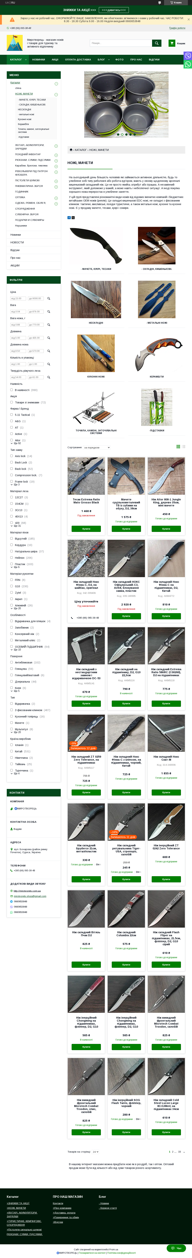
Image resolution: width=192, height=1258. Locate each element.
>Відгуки (58, 1222)
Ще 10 (17, 649)
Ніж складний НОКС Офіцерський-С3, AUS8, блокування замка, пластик (126, 586)
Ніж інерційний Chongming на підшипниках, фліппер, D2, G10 (86, 1022)
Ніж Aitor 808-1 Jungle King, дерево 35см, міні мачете (166, 502)
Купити (86, 529)
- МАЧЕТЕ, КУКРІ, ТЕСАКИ (96, 269)
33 (179, 1151)
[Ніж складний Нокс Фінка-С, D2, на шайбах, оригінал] (86, 558)
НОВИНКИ (38, 59)
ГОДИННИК (21, 191)
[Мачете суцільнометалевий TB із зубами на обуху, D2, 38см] (126, 476)
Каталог (16, 59)
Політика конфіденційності (121, 1253)
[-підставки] (156, 407)
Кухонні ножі (96, 376)
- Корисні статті (108, 1208)
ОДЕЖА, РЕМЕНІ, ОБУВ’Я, (30, 203)
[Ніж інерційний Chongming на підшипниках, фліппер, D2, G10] (86, 994)
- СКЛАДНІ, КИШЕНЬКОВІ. (156, 269)
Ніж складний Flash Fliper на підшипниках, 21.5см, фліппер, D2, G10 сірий (166, 938)
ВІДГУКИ (154, 59)
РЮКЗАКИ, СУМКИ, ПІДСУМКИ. (33, 160)
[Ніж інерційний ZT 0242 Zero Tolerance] (166, 822)
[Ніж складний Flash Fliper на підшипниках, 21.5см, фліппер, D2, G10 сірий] (166, 908)
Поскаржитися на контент (92, 1253)
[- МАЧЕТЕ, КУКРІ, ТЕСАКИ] (96, 245)
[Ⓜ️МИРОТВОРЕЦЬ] (15, 49)
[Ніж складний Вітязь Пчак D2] (86, 908)
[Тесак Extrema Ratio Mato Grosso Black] (86, 476)
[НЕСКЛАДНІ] (96, 299)
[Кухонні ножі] (96, 353)
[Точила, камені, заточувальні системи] (96, 407)
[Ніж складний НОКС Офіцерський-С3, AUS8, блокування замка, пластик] (126, 558)
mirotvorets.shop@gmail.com (30, 896)
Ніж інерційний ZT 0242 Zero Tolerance (166, 847)
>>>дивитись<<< (114, 10)
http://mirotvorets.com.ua (27, 890)
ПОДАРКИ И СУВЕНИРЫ (29, 220)
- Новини (104, 1203)
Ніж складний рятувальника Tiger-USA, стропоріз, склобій (126, 850)
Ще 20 (17, 608)
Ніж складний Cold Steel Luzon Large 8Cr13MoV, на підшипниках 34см (166, 1105)
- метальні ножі (156, 323)
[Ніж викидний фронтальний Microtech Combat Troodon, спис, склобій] (86, 1076)
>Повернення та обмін (66, 1217)
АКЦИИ (15, 265)
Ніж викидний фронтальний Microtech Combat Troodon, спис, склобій (86, 1106)
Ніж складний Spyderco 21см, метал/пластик (86, 848)
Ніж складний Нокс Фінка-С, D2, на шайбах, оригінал (86, 584)
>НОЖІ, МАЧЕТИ (16, 1208)
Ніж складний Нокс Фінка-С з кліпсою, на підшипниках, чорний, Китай (126, 761)
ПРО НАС (136, 59)
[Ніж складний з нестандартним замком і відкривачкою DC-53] (86, 645)
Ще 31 (17, 525)
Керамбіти (157, 376)
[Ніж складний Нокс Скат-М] (166, 733)
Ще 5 (17, 691)
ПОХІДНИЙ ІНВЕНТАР (28, 154)
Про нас (15, 257)
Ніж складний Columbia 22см (126, 934)
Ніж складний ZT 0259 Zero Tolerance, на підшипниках (86, 759)
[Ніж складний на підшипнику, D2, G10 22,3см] (126, 645)
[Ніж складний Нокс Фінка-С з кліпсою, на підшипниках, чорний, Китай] (126, 733)
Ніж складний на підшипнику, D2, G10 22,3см (126, 672)
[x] (73, 218)
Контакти (58, 1203)
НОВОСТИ (17, 242)
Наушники (21, 225)
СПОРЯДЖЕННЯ (25, 208)
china (18, 88)
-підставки (156, 430)
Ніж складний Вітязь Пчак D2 (86, 934)
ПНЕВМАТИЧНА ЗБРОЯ (29, 186)
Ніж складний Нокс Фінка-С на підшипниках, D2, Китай (166, 586)
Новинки (15, 234)
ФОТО (119, 59)
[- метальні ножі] (156, 299)
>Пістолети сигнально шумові (24, 1229)
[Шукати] (156, 43)
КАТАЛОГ (81, 149)
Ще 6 (17, 567)
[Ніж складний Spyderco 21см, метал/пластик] (86, 822)
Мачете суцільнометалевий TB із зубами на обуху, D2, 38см (126, 504)
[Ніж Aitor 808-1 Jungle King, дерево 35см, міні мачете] (166, 476)
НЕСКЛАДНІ (96, 323)
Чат (179, 1248)
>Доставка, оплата (64, 1212)
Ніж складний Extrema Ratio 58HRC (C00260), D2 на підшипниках (166, 672)
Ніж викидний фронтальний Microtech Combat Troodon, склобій (166, 1022)
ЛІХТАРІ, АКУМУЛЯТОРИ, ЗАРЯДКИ (29, 147)
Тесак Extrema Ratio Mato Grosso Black (86, 501)
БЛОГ (101, 59)
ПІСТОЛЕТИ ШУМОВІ (27, 180)
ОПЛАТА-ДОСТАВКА (78, 59)
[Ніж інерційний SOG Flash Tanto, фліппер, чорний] (126, 1076)
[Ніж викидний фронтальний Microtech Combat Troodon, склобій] (166, 994)
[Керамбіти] (156, 353)
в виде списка (183, 447)
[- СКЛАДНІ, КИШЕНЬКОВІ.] (156, 245)
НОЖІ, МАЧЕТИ (24, 93)
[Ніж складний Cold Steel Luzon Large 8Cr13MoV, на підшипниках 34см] (166, 1076)
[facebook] (69, 218)
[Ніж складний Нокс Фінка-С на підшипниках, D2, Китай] (166, 558)
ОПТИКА (20, 197)
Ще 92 (17, 443)
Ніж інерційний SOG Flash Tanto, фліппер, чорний (126, 1103)
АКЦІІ (55, 59)
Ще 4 (17, 773)
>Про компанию (62, 1208)
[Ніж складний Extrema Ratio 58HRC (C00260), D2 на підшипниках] (166, 645)
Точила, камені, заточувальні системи (96, 432)
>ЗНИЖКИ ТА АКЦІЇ (18, 1203)
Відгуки (15, 250)
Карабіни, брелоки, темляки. (31, 165)
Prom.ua (113, 1249)
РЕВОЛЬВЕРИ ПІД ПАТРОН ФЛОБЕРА (31, 173)
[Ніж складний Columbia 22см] (126, 908)
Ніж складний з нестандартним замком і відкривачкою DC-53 (86, 674)
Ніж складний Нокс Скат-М (166, 758)
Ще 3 (17, 484)
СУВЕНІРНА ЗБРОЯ (26, 214)
